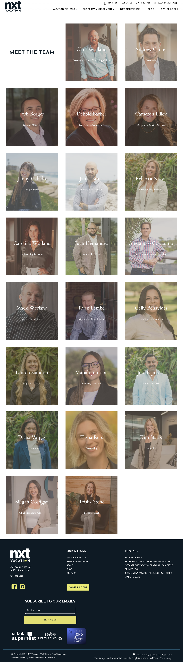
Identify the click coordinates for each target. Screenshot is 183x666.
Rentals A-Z (52, 657)
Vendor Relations (91, 254)
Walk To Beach (133, 577)
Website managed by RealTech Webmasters (154, 654)
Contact (71, 573)
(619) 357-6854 (16, 576)
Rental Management (78, 562)
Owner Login (169, 9)
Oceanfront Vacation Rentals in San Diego (149, 565)
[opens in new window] (14, 588)
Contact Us (127, 3)
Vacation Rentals (64, 9)
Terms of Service (160, 658)
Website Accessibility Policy (22, 657)
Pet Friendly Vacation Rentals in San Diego (149, 562)
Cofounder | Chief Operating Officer (91, 60)
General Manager (32, 125)
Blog (151, 9)
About (70, 565)
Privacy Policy (40, 657)
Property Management (97, 9)
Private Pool (132, 569)
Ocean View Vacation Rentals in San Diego (148, 573)
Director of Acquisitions (91, 125)
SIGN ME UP (50, 619)
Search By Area (133, 558)
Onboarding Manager (32, 254)
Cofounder (151, 60)
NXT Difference (130, 9)
